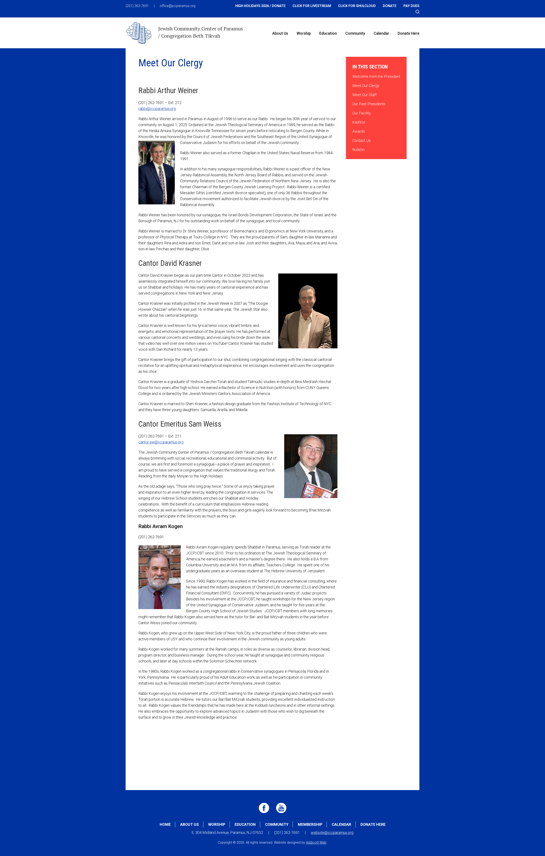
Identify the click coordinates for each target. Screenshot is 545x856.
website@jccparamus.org (332, 832)
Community (355, 33)
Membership (310, 824)
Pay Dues (411, 6)
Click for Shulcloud (357, 6)
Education (328, 33)
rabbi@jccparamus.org (157, 108)
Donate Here (408, 33)
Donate (389, 6)
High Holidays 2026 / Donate (260, 6)
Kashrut (358, 122)
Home (165, 824)
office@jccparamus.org (177, 6)
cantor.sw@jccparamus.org (161, 442)
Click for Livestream (312, 6)
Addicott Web (316, 842)
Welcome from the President (376, 76)
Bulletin (358, 149)
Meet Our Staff (364, 95)
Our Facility (361, 113)
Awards (358, 131)
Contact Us (361, 140)
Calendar (381, 33)
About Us (280, 33)
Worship (304, 33)
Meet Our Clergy (365, 85)
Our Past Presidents (369, 104)
